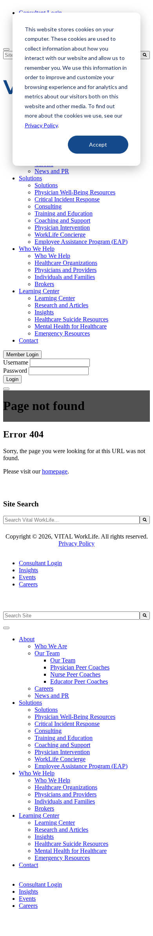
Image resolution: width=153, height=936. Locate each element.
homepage (54, 471)
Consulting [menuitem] (48, 206)
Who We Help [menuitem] (37, 248)
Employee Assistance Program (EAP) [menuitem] (81, 241)
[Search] (145, 55)
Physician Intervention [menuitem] (62, 227)
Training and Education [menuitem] (64, 213)
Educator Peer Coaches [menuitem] (79, 681)
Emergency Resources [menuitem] (62, 333)
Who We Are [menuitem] (51, 646)
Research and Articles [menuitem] (61, 305)
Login (12, 379)
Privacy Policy (41, 125)
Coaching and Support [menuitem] (62, 220)
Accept (98, 144)
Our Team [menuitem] (47, 653)
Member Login (22, 354)
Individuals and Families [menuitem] (65, 277)
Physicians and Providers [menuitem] (66, 270)
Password (15, 370)
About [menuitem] (27, 639)
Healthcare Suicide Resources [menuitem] (71, 319)
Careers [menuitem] (28, 584)
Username (15, 362)
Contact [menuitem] (28, 340)
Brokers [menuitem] (44, 284)
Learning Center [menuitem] (39, 291)
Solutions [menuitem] (30, 178)
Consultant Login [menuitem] (40, 563)
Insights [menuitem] (44, 312)
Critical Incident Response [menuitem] (67, 199)
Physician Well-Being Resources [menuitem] (75, 192)
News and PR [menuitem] (52, 171)
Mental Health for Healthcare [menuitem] (71, 326)
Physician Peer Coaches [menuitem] (79, 667)
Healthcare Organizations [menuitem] (66, 262)
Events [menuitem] (27, 577)
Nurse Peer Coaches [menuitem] (75, 674)
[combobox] (71, 520)
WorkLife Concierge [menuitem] (60, 234)
